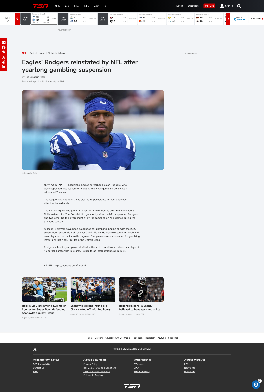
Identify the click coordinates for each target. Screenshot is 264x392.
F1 (105, 6)
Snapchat (173, 337)
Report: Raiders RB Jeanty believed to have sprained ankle (139, 307)
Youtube (162, 337)
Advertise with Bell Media (117, 337)
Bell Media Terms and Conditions (99, 368)
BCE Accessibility (41, 364)
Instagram (150, 337)
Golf (96, 6)
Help (35, 371)
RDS (186, 364)
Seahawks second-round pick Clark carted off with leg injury (90, 307)
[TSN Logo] (40, 6)
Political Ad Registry (93, 375)
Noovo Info (189, 368)
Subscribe (193, 5)
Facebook (138, 337)
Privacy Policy (90, 364)
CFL (67, 6)
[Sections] (25, 6)
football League (37, 53)
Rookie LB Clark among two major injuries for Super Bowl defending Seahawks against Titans (44, 309)
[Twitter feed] (35, 349)
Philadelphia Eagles (57, 53)
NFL (86, 6)
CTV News (139, 364)
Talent (89, 337)
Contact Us (38, 368)
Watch (179, 5)
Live (212, 5)
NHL (57, 6)
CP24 (136, 368)
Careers (99, 337)
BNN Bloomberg (142, 371)
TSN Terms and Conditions (96, 371)
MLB (76, 6)
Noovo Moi (189, 371)
